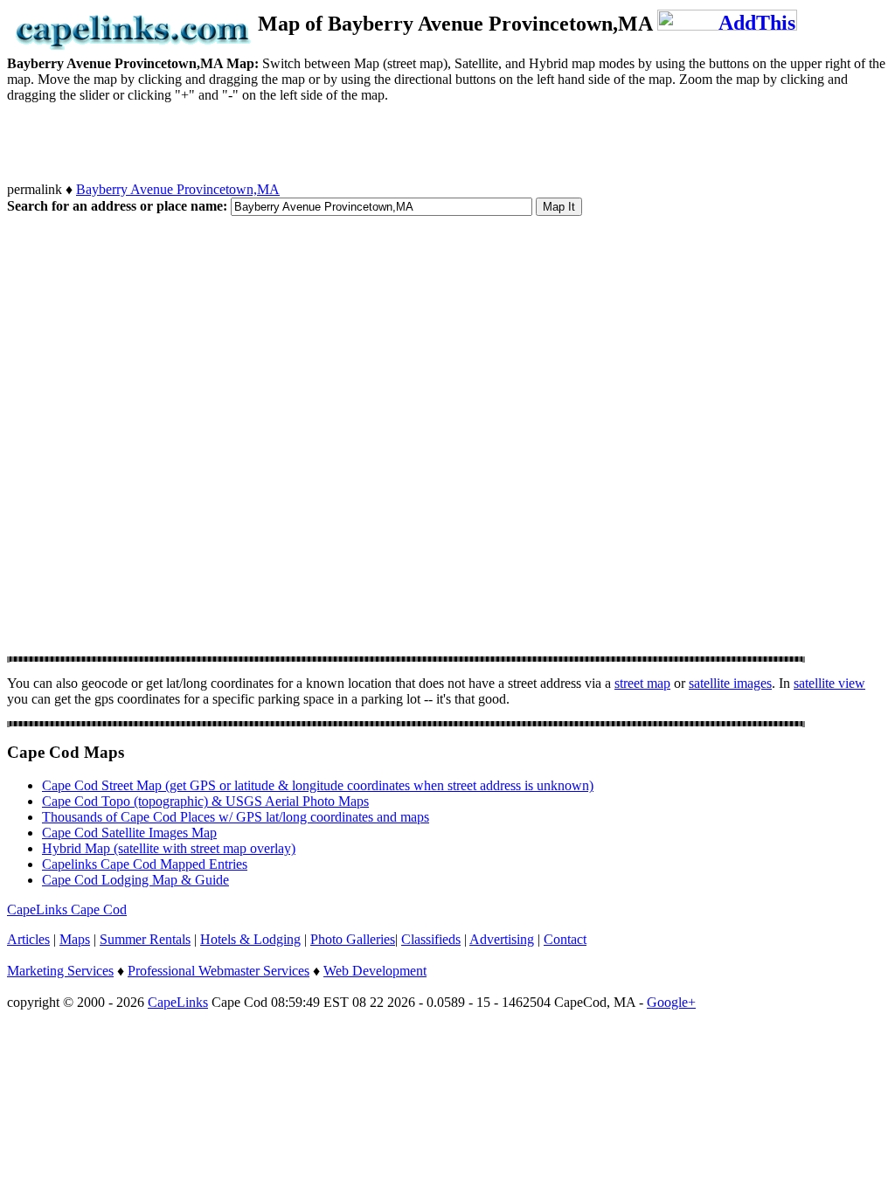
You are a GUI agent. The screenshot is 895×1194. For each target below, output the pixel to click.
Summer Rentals (145, 939)
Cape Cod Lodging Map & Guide (135, 879)
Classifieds (431, 939)
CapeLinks (178, 1002)
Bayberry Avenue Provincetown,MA (178, 189)
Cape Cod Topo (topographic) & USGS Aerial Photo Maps (205, 801)
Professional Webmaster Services (218, 970)
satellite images (730, 683)
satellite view (829, 683)
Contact (565, 939)
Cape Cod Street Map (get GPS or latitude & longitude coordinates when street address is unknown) (317, 785)
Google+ (671, 1002)
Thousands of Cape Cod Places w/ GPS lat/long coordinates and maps (235, 816)
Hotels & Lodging (250, 939)
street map (642, 683)
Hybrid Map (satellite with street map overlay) (168, 848)
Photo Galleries (352, 939)
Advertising (501, 939)
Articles (28, 939)
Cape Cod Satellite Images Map (129, 832)
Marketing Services (60, 970)
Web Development (375, 970)
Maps (74, 939)
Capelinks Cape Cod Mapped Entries (144, 864)
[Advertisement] (325, 142)
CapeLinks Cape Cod (67, 909)
